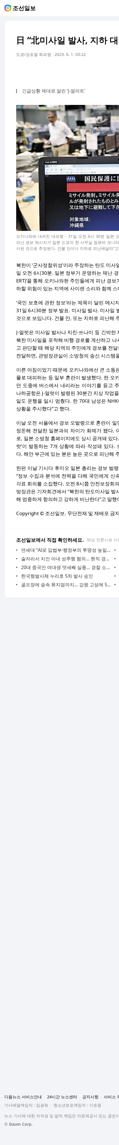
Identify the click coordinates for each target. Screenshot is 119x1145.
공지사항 (90, 1096)
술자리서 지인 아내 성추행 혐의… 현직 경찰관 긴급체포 (66, 558)
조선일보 (24, 8)
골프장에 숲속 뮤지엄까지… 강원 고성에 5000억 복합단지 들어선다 (66, 584)
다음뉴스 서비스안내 (23, 1096)
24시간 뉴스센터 (62, 1096)
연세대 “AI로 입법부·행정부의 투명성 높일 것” (66, 550)
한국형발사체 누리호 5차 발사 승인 (57, 576)
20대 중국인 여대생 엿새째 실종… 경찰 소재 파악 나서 (66, 567)
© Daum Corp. (18, 1124)
